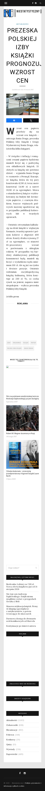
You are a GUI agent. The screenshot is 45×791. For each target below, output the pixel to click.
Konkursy (10, 739)
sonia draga (28, 348)
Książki (25, 342)
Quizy (9, 744)
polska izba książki (14, 348)
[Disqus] (22, 523)
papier (33, 342)
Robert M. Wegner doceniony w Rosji (20, 433)
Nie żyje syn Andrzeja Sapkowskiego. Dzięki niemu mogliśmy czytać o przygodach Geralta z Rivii (21, 598)
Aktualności (22, 24)
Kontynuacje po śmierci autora (21, 626)
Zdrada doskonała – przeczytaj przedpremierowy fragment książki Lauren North (23, 473)
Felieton (10, 734)
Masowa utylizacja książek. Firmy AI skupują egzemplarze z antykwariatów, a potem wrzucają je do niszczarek (22, 610)
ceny (8, 342)
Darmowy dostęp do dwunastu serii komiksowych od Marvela (21, 619)
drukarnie (17, 342)
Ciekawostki (12, 725)
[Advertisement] (22, 321)
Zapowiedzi (11, 754)
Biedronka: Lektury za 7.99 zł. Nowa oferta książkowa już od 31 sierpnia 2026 (21, 586)
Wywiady (10, 749)
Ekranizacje (12, 730)
